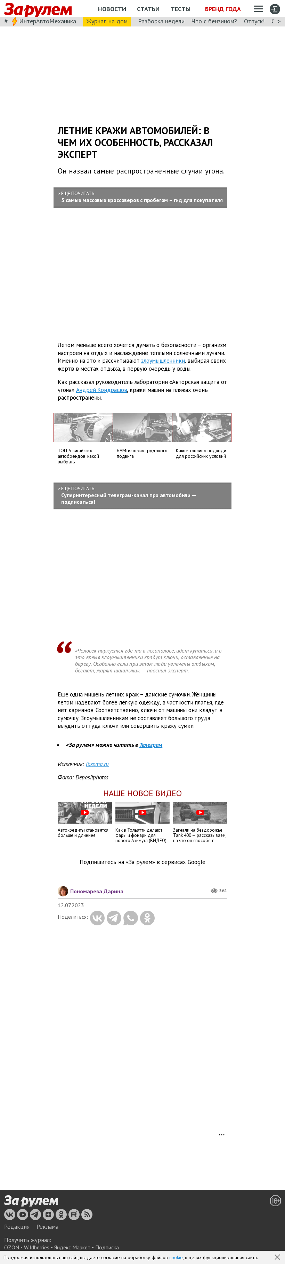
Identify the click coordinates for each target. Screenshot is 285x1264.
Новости (112, 9)
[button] (278, 1257)
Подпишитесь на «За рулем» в (142, 862)
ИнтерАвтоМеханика (47, 21)
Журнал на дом (107, 21)
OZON (11, 1247)
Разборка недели (161, 21)
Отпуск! (254, 21)
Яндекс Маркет (72, 1247)
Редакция (17, 1227)
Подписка (107, 1247)
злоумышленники (163, 360)
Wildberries (36, 1247)
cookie (176, 1257)
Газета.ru (97, 764)
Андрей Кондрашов (101, 390)
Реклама (47, 1227)
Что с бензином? (214, 21)
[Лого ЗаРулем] (38, 8)
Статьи (148, 9)
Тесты (180, 9)
